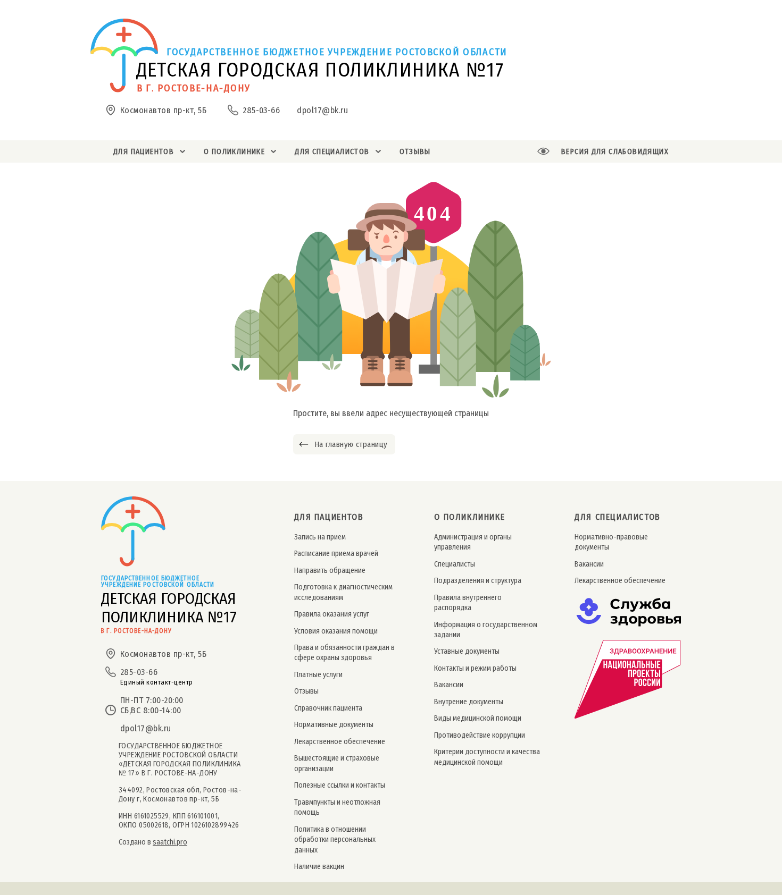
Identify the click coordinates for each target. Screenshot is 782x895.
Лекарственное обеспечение (339, 741)
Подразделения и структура (477, 580)
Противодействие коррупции (479, 735)
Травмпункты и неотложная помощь (337, 807)
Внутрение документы (468, 701)
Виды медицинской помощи (477, 718)
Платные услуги (318, 674)
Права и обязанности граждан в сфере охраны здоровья (344, 652)
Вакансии (448, 684)
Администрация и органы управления (473, 542)
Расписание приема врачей (336, 553)
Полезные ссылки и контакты (339, 785)
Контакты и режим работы (475, 668)
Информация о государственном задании (485, 629)
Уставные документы (467, 651)
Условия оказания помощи (336, 631)
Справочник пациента (328, 708)
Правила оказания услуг (331, 614)
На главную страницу (350, 444)
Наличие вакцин (319, 866)
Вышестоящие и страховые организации (336, 763)
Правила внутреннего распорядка (468, 602)
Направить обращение (329, 570)
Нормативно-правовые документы (611, 542)
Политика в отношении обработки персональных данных (335, 840)
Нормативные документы (333, 724)
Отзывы (306, 691)
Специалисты (454, 564)
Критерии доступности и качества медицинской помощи (487, 756)
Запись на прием (320, 537)
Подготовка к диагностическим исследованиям (343, 592)
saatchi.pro (170, 842)
